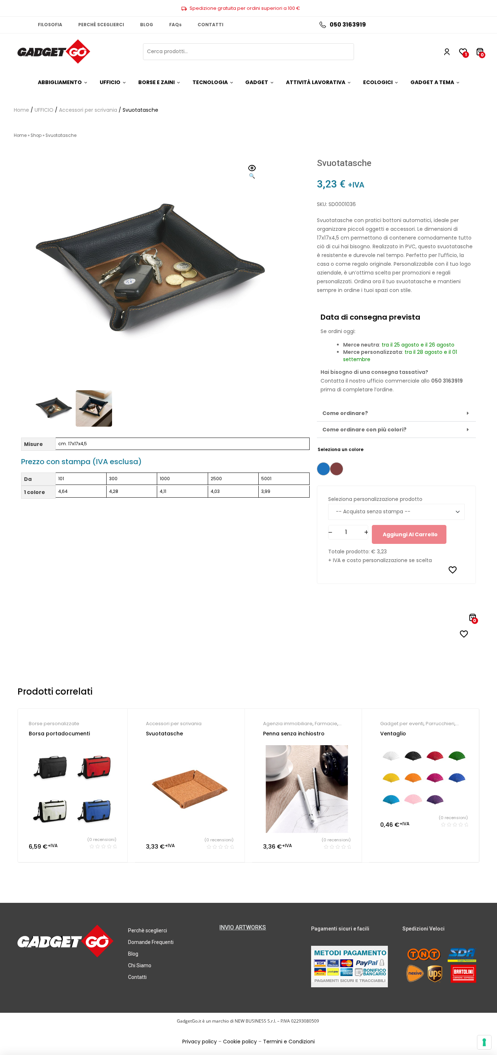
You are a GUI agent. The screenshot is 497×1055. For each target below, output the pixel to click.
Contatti (137, 977)
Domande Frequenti (151, 942)
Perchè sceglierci (147, 930)
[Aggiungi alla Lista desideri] (452, 569)
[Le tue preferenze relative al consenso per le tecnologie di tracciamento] (484, 1042)
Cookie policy (240, 1041)
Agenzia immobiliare (288, 723)
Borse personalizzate (54, 723)
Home (21, 110)
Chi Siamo (139, 965)
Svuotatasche (164, 733)
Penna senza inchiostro (294, 733)
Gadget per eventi (402, 723)
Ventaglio (393, 733)
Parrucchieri (440, 723)
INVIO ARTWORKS (242, 927)
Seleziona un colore (340, 449)
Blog (133, 954)
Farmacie (326, 723)
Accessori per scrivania (88, 110)
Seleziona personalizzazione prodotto (375, 499)
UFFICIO (44, 110)
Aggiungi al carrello (410, 534)
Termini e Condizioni (289, 1041)
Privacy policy (199, 1041)
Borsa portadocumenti (59, 733)
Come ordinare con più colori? (364, 429)
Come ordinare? (345, 413)
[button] (252, 173)
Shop (36, 135)
